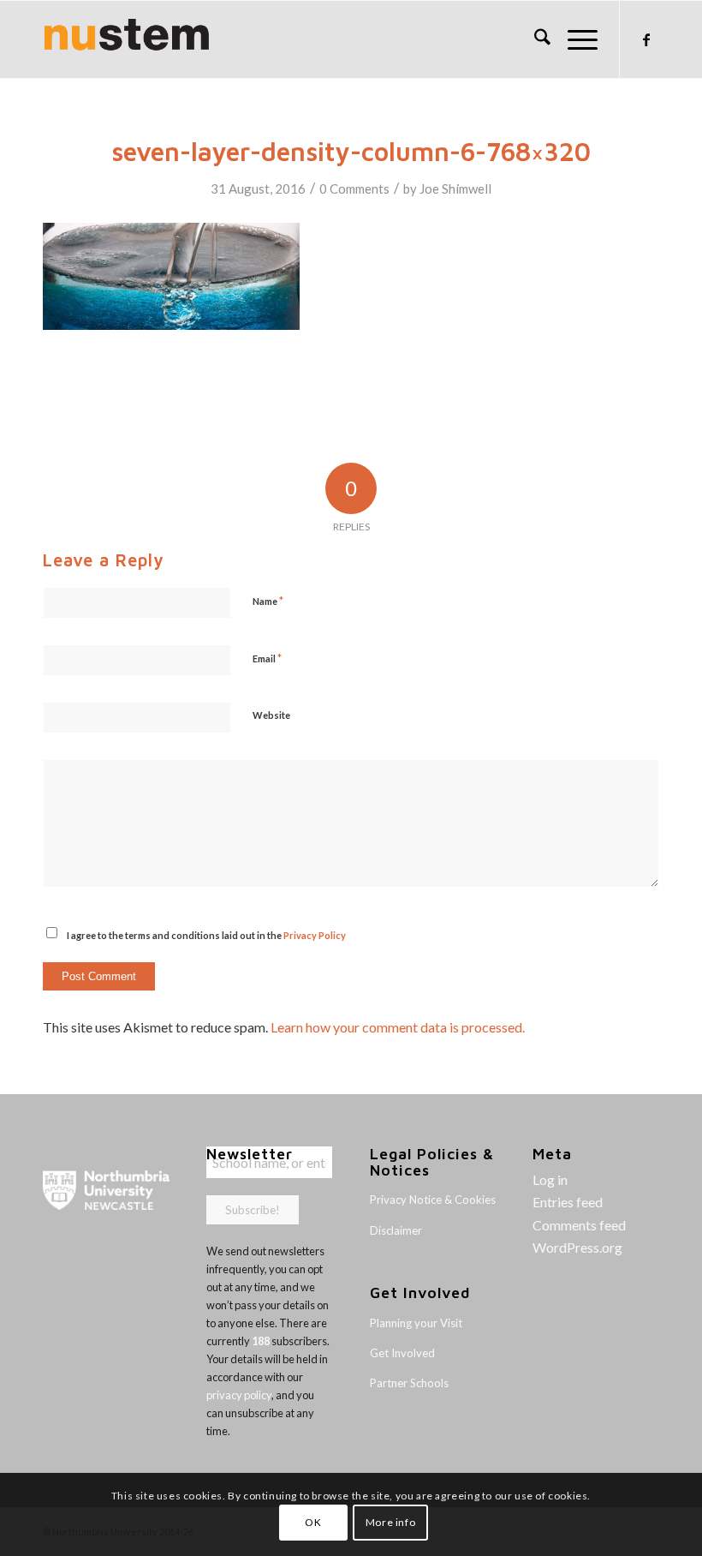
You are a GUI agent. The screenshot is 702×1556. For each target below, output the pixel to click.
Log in (550, 1179)
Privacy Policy (314, 935)
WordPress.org (577, 1247)
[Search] (533, 39)
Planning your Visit (416, 1323)
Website (271, 715)
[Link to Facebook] (646, 39)
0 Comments (354, 188)
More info (390, 1522)
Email (267, 658)
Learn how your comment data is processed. (398, 1027)
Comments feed (579, 1225)
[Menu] (574, 39)
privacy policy (238, 1395)
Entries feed (567, 1202)
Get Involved (402, 1353)
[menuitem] (533, 39)
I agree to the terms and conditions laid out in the (206, 935)
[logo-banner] (127, 39)
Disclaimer (396, 1230)
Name (268, 600)
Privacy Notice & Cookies (433, 1199)
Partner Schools (409, 1383)
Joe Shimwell (455, 188)
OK (313, 1522)
